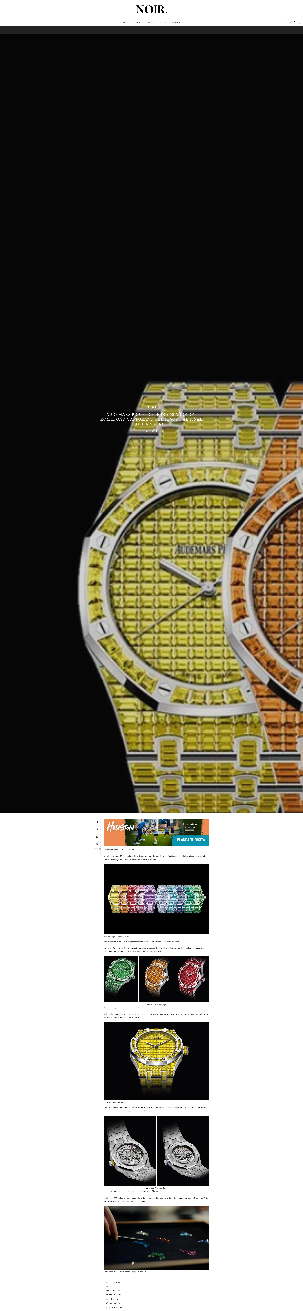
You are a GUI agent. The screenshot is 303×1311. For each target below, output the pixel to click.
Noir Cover (136, 22)
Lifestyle (161, 22)
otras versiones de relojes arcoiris (127, 1014)
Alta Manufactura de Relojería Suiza (181, 856)
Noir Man (175, 22)
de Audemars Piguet (183, 1198)
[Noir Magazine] (151, 9)
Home (125, 22)
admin (152, 431)
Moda (149, 22)
